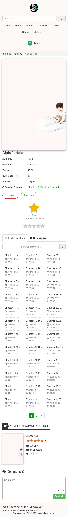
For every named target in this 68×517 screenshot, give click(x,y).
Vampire (18, 53)
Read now (29, 195)
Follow (11, 195)
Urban (18, 25)
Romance (43, 25)
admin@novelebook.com (24, 509)
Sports (55, 25)
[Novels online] (34, 8)
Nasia (30, 158)
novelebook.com (46, 513)
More (37, 31)
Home (7, 25)
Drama (25, 31)
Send (58, 496)
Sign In (36, 42)
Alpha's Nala (31, 53)
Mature (29, 25)
